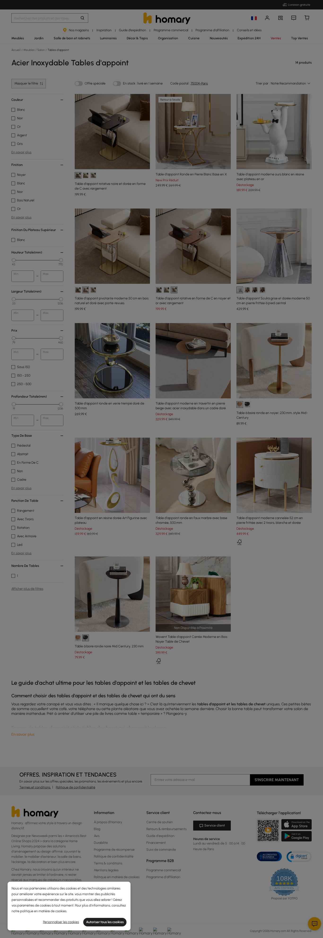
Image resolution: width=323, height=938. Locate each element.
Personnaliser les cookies (61, 922)
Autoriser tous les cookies (105, 922)
